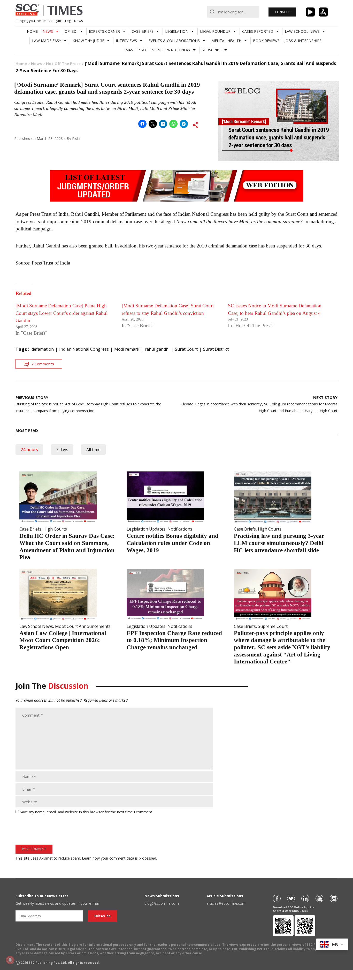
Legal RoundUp (215, 31)
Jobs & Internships (303, 40)
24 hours (29, 449)
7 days (62, 449)
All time (93, 449)
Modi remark (126, 349)
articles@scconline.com (225, 903)
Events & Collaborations (174, 40)
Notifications (179, 529)
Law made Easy (46, 40)
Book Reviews (266, 40)
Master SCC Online (143, 49)
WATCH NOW (178, 49)
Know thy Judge (88, 40)
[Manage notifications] (10, 960)
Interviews (126, 40)
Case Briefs (143, 31)
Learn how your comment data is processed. (119, 858)
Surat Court (186, 349)
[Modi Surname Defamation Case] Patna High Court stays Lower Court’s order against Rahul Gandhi (62, 313)
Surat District (216, 349)
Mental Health (226, 40)
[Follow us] (277, 898)
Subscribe (211, 49)
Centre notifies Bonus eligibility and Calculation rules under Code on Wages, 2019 (172, 543)
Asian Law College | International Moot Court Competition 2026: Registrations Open (62, 640)
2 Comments (42, 363)
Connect (282, 12)
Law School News (302, 31)
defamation (43, 349)
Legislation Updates (146, 529)
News (48, 31)
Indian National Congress (84, 349)
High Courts (55, 529)
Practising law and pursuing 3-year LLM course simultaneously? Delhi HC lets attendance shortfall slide (279, 543)
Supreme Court (273, 626)
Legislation (176, 31)
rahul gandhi (157, 349)
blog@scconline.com (161, 903)
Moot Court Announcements (83, 626)
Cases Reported (257, 31)
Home (32, 31)
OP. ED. (71, 31)
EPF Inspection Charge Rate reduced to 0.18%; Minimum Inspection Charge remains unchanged (174, 640)
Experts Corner (104, 31)
